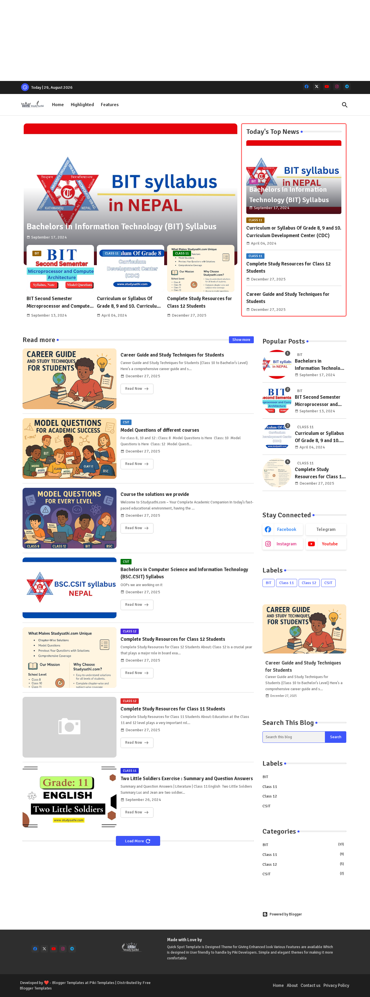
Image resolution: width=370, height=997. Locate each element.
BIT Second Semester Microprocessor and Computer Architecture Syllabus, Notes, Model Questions (59, 303)
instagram (287, 544)
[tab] (58, 105)
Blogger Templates (68, 982)
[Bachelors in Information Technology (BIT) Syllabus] (276, 364)
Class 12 (309, 582)
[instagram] (337, 86)
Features (110, 105)
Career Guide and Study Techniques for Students (288, 298)
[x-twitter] (316, 86)
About (292, 985)
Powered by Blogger (286, 914)
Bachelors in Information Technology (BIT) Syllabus (320, 365)
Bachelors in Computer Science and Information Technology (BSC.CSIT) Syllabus (184, 573)
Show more (241, 339)
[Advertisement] (173, 40)
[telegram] (347, 86)
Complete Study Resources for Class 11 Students (173, 709)
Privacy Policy (336, 985)
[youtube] (326, 86)
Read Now (133, 389)
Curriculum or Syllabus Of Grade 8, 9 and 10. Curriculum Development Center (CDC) (128, 303)
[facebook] (306, 86)
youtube (330, 544)
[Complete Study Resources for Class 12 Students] (276, 472)
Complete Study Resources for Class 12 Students (199, 302)
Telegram (326, 529)
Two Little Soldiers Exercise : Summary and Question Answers (187, 779)
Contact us (311, 985)
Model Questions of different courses (160, 430)
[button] (345, 105)
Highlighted (82, 105)
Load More (135, 841)
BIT (268, 582)
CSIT (328, 582)
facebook (286, 529)
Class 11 (286, 582)
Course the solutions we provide (155, 494)
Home (58, 105)
